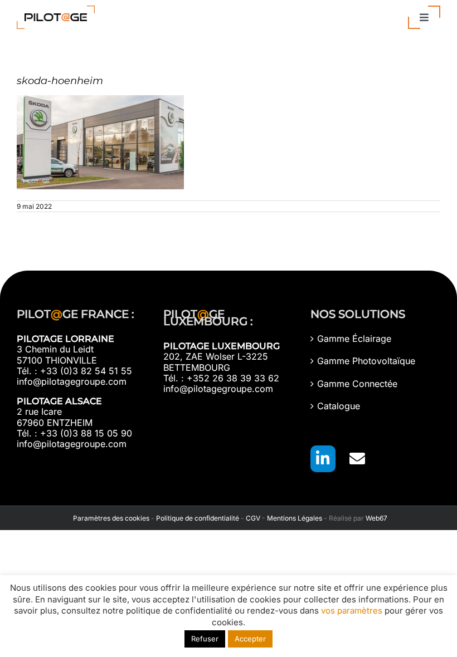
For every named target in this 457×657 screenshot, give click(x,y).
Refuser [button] (204, 638)
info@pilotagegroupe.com (72, 381)
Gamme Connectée (357, 384)
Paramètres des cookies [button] (109, 518)
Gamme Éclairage (354, 339)
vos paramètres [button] (351, 610)
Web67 (376, 518)
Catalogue (338, 406)
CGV (253, 518)
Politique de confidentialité (197, 518)
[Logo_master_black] (56, 10)
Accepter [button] (250, 638)
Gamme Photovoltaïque (366, 361)
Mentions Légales (294, 518)
